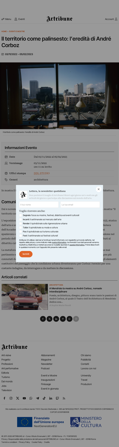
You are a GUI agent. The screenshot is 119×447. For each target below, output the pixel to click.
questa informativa (77, 245)
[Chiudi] (98, 189)
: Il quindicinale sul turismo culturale (40, 231)
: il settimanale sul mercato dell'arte (42, 219)
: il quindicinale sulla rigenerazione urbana (45, 223)
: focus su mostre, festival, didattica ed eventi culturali (51, 215)
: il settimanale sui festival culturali (40, 235)
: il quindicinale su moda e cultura (40, 227)
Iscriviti (26, 254)
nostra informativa (59, 242)
